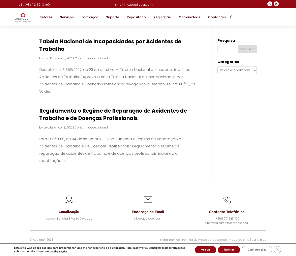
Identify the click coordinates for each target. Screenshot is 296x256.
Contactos (217, 17)
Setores (46, 17)
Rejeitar (229, 250)
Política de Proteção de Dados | (205, 240)
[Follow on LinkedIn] (276, 3)
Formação (90, 17)
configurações (59, 251)
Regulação (162, 17)
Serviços (67, 17)
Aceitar (205, 250)
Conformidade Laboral (91, 58)
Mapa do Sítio (239, 240)
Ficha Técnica (170, 240)
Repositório (136, 17)
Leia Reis (50, 58)
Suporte (112, 17)
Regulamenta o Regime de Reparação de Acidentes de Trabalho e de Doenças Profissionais (113, 114)
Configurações (257, 250)
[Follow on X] (269, 3)
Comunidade (189, 17)
